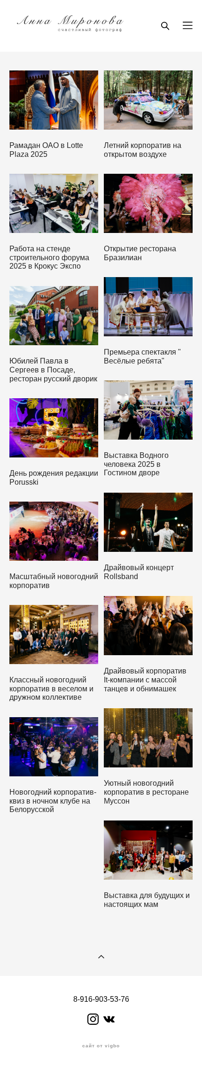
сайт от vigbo (101, 1046)
